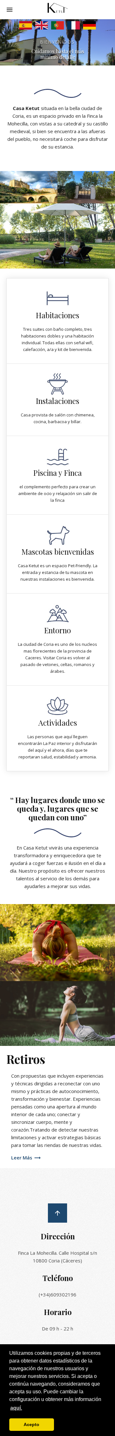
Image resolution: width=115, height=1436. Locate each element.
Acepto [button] (31, 1424)
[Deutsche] (89, 24)
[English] (41, 24)
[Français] (73, 24)
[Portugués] (57, 24)
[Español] (25, 24)
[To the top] (57, 1213)
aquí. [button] (16, 1408)
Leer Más (22, 1157)
